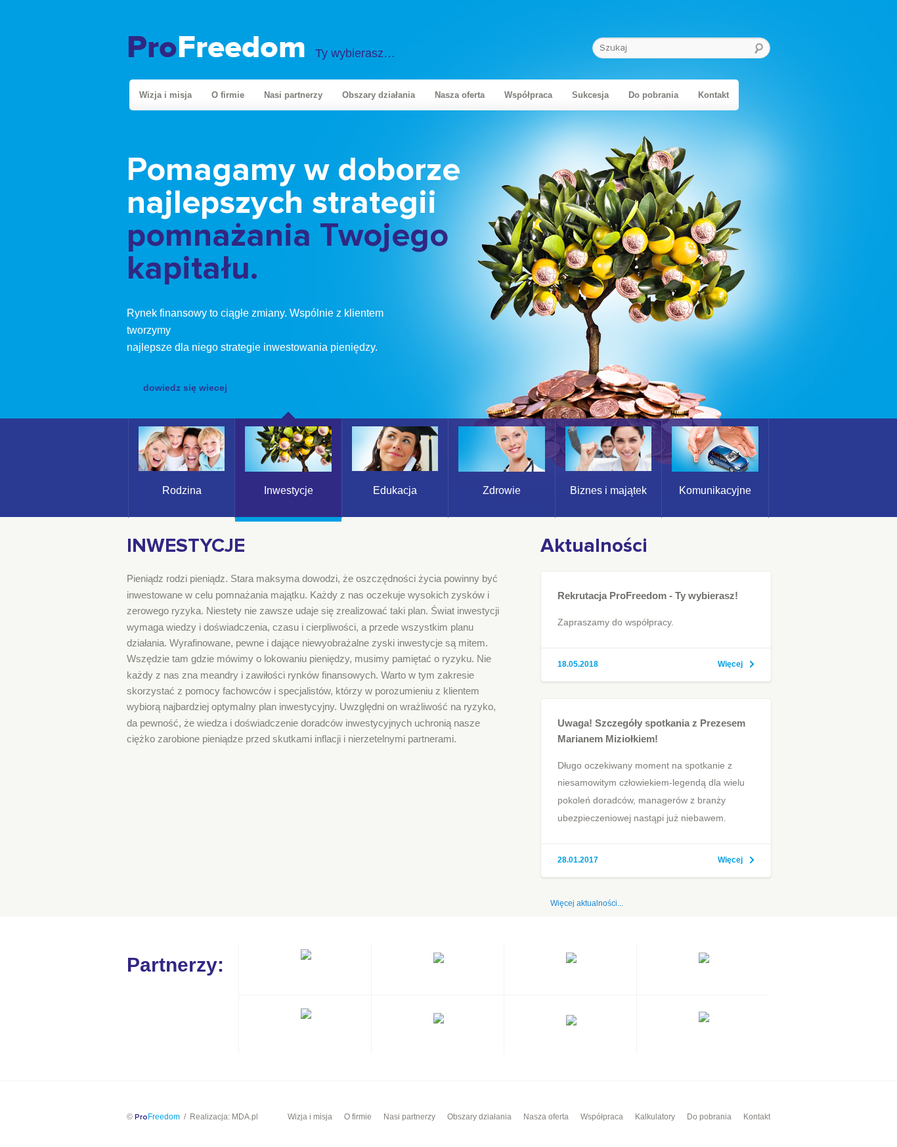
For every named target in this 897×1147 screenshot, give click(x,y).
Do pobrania (653, 95)
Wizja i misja (165, 95)
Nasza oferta (460, 95)
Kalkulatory (655, 1116)
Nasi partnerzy (293, 95)
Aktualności (593, 546)
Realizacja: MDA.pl (224, 1116)
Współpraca (528, 95)
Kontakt (713, 95)
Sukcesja (590, 95)
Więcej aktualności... (586, 903)
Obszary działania (378, 95)
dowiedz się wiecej (185, 387)
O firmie (227, 95)
